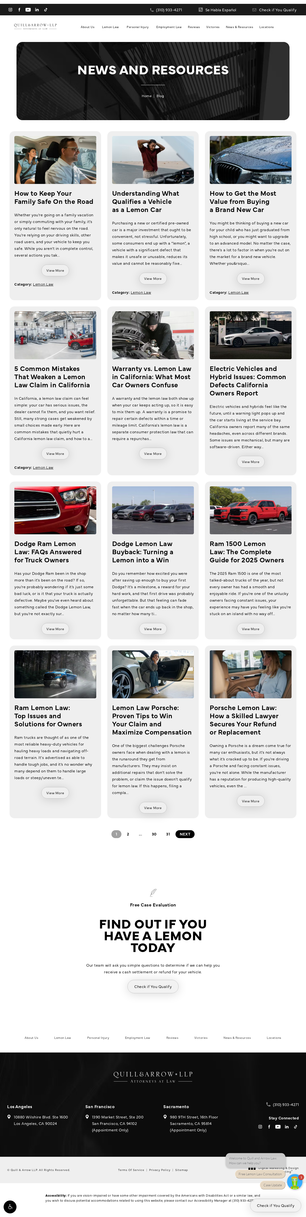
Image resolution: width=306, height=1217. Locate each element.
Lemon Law (43, 284)
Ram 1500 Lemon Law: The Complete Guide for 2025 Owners (247, 551)
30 (154, 833)
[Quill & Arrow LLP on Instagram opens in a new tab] (10, 9)
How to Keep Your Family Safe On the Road (53, 197)
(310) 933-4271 (243, 1200)
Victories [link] (213, 27)
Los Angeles (19, 1106)
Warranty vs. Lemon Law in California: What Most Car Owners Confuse (151, 376)
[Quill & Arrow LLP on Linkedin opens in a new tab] (37, 9)
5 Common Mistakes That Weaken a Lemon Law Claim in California (52, 376)
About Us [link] (87, 27)
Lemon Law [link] (110, 27)
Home (147, 95)
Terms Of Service (131, 1170)
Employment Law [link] (169, 27)
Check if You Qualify (277, 10)
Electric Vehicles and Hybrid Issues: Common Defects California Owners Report (248, 380)
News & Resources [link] (239, 27)
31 (168, 833)
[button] (10, 1206)
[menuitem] (10, 9)
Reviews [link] (194, 27)
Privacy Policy (159, 1170)
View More (55, 270)
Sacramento (176, 1106)
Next (185, 833)
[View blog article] (55, 160)
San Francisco (100, 1106)
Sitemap (181, 1170)
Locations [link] (266, 27)
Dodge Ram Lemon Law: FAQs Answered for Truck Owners (48, 551)
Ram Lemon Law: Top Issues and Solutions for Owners (48, 715)
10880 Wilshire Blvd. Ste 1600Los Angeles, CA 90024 (41, 1120)
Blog (160, 95)
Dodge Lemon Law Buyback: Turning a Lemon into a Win (143, 551)
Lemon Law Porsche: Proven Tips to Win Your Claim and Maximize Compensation (152, 719)
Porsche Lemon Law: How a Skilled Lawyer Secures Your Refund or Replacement (244, 719)
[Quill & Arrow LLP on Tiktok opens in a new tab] (46, 9)
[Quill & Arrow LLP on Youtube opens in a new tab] (28, 9)
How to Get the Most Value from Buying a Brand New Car (243, 201)
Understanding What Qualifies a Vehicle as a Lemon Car (145, 201)
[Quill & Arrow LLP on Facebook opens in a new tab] (19, 9)
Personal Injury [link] (138, 27)
